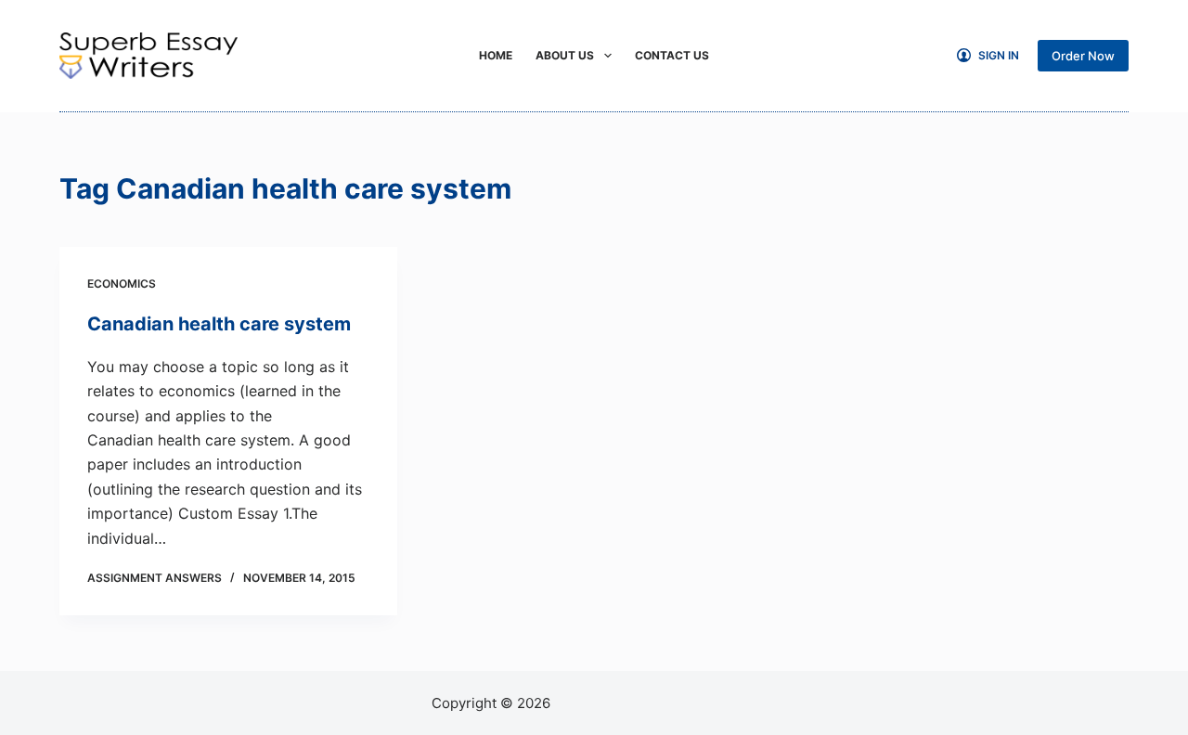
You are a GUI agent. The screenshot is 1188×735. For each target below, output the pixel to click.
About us (565, 55)
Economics (121, 283)
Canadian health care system (219, 324)
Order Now (1083, 55)
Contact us (672, 55)
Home (495, 55)
